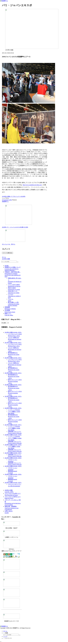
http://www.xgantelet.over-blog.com (32, 185)
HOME (7, 265)
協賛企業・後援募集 (11, 508)
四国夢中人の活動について (13, 268)
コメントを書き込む (7, 252)
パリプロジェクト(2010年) (17, 196)
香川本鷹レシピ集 (13, 304)
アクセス (14, 296)
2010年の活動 (6, 196)
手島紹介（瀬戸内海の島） (13, 274)
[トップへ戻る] (0, 641)
